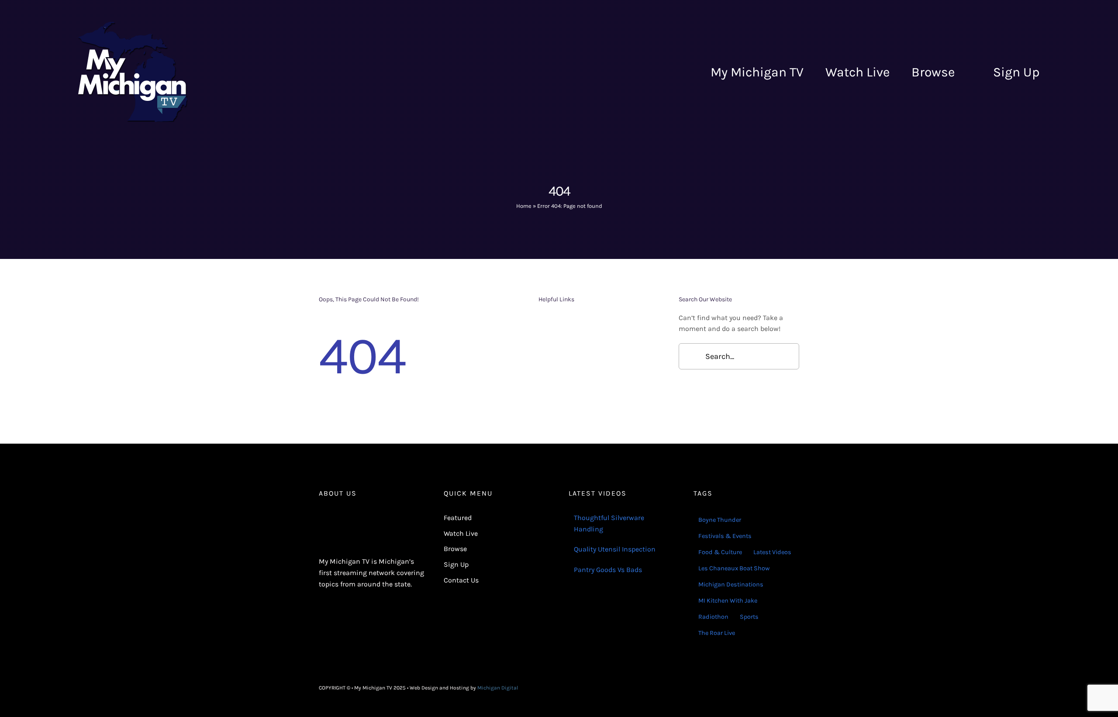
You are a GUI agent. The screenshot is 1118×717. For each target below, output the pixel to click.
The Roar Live (716, 633)
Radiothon (713, 616)
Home (523, 206)
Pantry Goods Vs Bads (608, 569)
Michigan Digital (497, 688)
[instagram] (782, 687)
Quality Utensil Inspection (615, 549)
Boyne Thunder (719, 520)
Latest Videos (772, 552)
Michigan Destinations (730, 584)
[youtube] (796, 687)
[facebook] (768, 687)
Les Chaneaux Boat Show (733, 568)
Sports (749, 616)
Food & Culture (720, 552)
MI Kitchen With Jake (727, 600)
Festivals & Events (725, 536)
